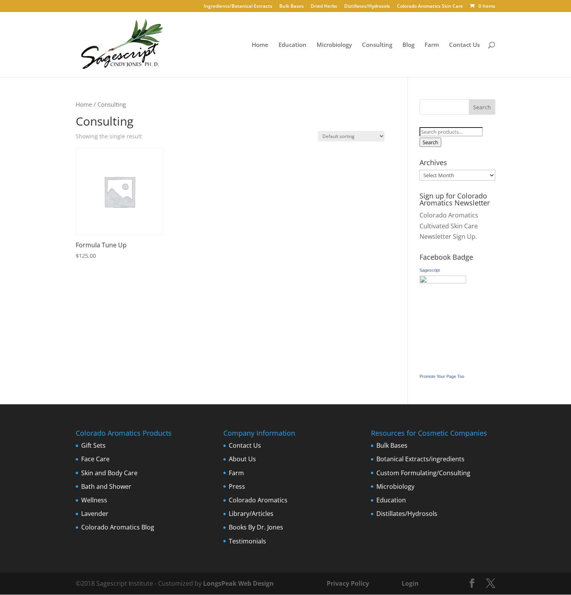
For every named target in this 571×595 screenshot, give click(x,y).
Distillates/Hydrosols (367, 6)
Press (237, 486)
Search (430, 142)
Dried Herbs (324, 6)
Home (260, 45)
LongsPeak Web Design (238, 583)
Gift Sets (93, 445)
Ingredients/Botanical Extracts (238, 6)
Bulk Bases (291, 6)
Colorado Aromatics (258, 500)
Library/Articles (251, 513)
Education (292, 45)
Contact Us (464, 45)
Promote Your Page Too (442, 376)
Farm (432, 45)
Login (410, 583)
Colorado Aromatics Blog (117, 527)
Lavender (94, 513)
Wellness (94, 500)
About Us (242, 459)
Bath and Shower (106, 486)
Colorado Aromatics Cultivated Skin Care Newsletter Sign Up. (449, 225)
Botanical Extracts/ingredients (420, 459)
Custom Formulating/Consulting (423, 473)
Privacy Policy (347, 583)
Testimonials (247, 541)
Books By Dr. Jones (256, 527)
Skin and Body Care (109, 473)
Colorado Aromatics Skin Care (430, 6)
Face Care (95, 459)
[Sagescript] (443, 281)
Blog (408, 45)
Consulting (377, 45)
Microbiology (334, 45)
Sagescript (430, 270)
